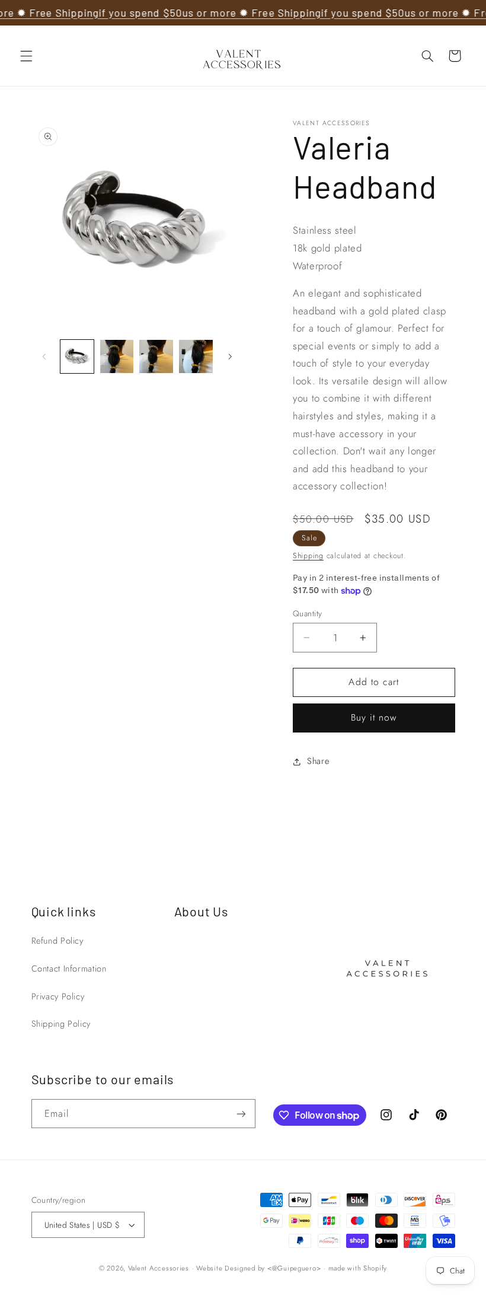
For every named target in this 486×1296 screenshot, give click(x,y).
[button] (26, 55)
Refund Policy (57, 940)
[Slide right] (230, 356)
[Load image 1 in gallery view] (77, 356)
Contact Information (69, 968)
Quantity (307, 613)
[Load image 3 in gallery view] (155, 356)
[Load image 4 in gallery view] (195, 356)
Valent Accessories (158, 1268)
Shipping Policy (61, 1023)
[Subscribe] (240, 1113)
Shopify (375, 1268)
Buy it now (374, 717)
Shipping (308, 555)
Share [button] (318, 761)
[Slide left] (44, 356)
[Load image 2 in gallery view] (116, 356)
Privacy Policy (58, 996)
